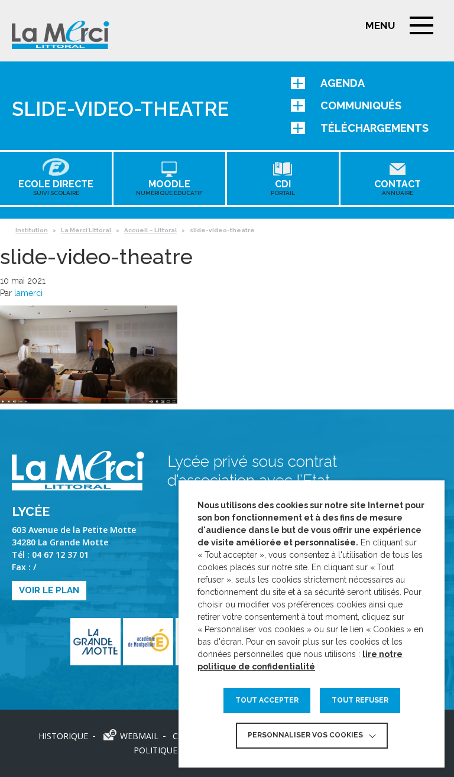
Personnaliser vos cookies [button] (305, 735)
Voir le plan (49, 590)
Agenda (342, 83)
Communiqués (360, 105)
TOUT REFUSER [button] (360, 700)
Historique (63, 736)
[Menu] (421, 25)
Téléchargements (374, 128)
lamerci (28, 293)
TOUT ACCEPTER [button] (267, 700)
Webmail (139, 736)
